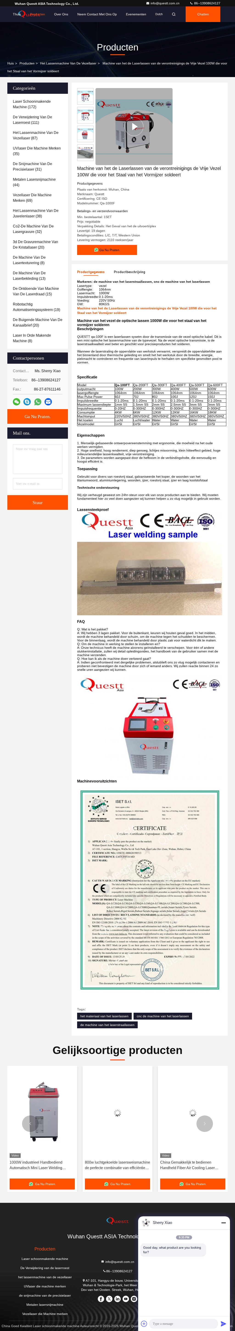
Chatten (203, 14)
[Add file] (144, 1324)
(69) (32, 197)
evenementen (136, 14)
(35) (37, 151)
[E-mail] (48, 402)
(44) (34, 182)
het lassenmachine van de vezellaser (68, 63)
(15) (36, 291)
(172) (32, 104)
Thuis (17, 14)
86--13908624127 (206, 3)
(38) (36, 213)
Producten (37, 14)
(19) (36, 307)
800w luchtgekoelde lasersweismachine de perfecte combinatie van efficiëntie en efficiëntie (42, 1165)
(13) (29, 275)
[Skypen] (27, 402)
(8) (29, 260)
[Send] (223, 1324)
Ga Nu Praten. (38, 416)
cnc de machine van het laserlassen (163, 1016)
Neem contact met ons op (97, 14)
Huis (10, 63)
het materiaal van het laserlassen (104, 1016)
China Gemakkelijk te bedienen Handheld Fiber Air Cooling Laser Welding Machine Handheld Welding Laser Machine (115, 1165)
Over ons (61, 14)
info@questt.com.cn (165, 3)
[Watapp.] (37, 402)
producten (27, 63)
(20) (35, 244)
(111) (32, 120)
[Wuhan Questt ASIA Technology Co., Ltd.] (117, 1220)
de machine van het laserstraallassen (107, 1025)
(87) (36, 135)
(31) (32, 166)
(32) (33, 229)
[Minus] (223, 1223)
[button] (30, 1123)
